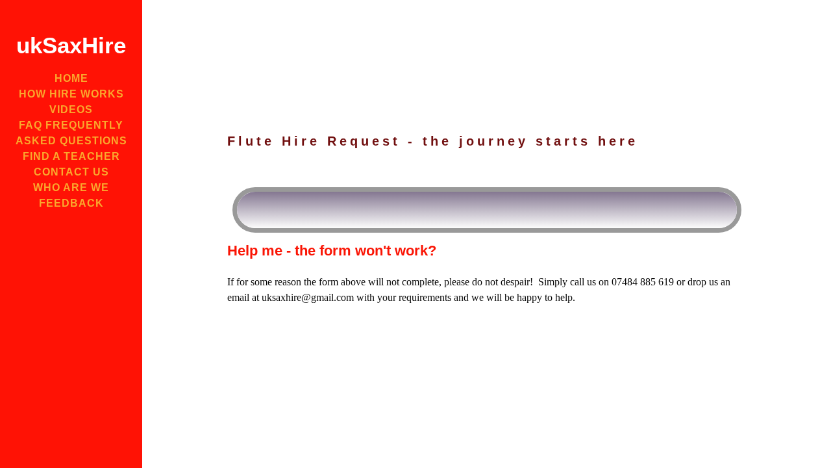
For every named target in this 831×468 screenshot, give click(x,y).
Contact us (71, 171)
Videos (71, 109)
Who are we (71, 187)
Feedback (71, 203)
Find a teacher (71, 156)
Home (71, 78)
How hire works (71, 93)
